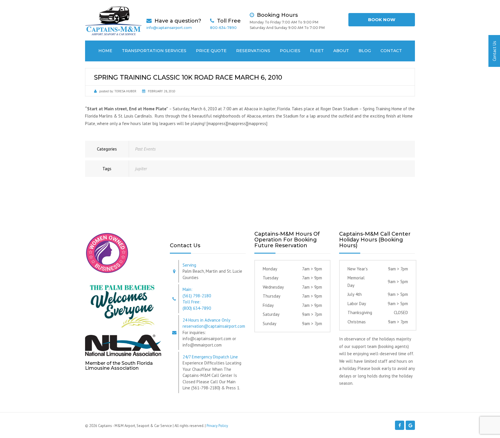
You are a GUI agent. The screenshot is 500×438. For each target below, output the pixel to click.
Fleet (317, 50)
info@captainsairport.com (169, 27)
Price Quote (211, 50)
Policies (290, 50)
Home (105, 50)
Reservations (253, 50)
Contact (391, 50)
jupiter (141, 168)
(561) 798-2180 (197, 295)
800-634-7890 (223, 27)
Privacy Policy (217, 425)
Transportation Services (154, 50)
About (341, 50)
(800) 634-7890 (197, 308)
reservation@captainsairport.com (214, 326)
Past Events (145, 149)
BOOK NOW (381, 19)
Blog (365, 50)
